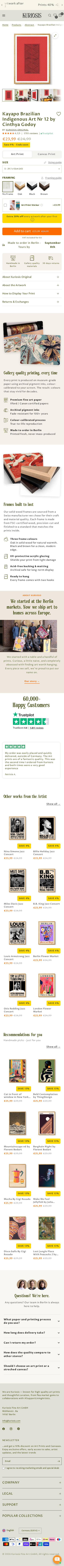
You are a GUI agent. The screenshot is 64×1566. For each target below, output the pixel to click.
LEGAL (7, 1494)
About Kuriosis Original (16, 277)
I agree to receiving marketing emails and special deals (32, 1468)
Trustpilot (47, 133)
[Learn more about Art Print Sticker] (41, 205)
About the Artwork (14, 285)
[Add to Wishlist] (59, 114)
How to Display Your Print (18, 293)
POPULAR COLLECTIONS (22, 1516)
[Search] (49, 15)
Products (16, 25)
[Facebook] (5, 1428)
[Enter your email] (58, 1461)
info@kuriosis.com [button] (11, 1421)
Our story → (31, 681)
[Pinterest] (20, 1428)
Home (5, 25)
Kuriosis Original (17, 130)
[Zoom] (55, 35)
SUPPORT (10, 1505)
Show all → (53, 803)
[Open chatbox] (57, 1559)
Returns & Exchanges (15, 302)
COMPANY (11, 1483)
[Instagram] (13, 1428)
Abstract (29, 25)
